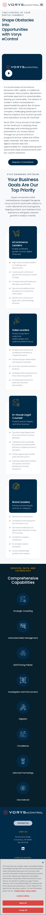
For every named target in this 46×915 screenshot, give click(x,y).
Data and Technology (23, 772)
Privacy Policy (31, 891)
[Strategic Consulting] (23, 599)
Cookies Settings (23, 896)
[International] (23, 788)
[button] (41, 5)
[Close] (43, 862)
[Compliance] (23, 734)
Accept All (23, 910)
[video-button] (8, 73)
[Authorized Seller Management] (23, 626)
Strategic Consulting (23, 611)
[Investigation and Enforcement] (23, 680)
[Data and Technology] (23, 761)
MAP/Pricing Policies (23, 664)
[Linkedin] (23, 848)
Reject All (22, 903)
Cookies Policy (19, 891)
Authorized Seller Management (23, 638)
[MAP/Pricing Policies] (23, 653)
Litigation (23, 718)
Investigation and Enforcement (23, 691)
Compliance (23, 745)
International (23, 799)
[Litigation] (23, 707)
